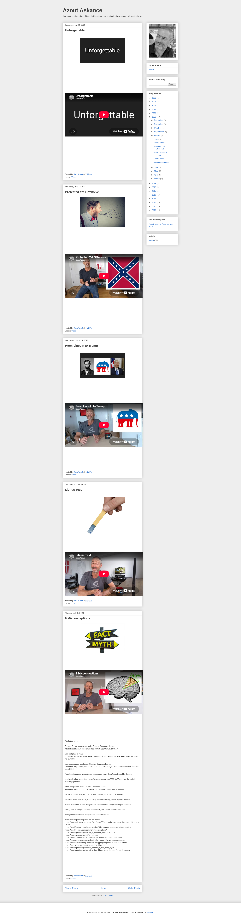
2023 (154, 105)
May (156, 171)
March (157, 179)
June (156, 167)
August (157, 135)
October (158, 128)
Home (103, 888)
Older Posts (134, 888)
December (159, 120)
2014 (154, 202)
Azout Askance (82, 10)
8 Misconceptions (77, 618)
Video (73, 177)
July (156, 139)
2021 (154, 113)
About (151, 70)
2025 (154, 98)
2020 (154, 117)
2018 (154, 187)
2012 (154, 210)
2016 (154, 195)
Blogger (150, 912)
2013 (154, 206)
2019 (154, 183)
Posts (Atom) (108, 895)
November (159, 124)
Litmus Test (73, 489)
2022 (154, 109)
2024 (154, 102)
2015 (154, 199)
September (159, 132)
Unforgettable (75, 30)
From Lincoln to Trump (81, 345)
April (156, 175)
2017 (154, 191)
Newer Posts (71, 888)
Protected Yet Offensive (82, 192)
